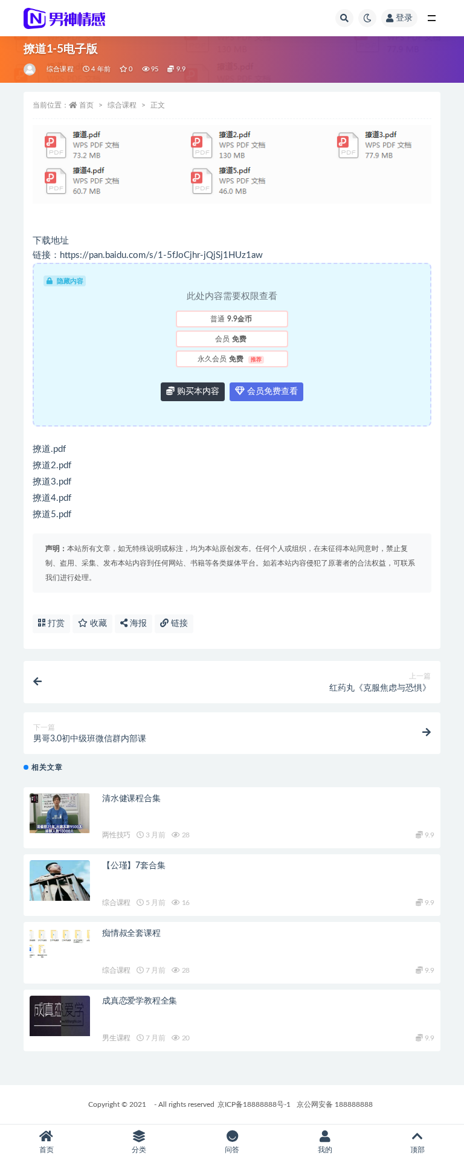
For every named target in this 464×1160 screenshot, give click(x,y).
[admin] (30, 69)
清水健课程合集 (131, 798)
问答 (232, 1149)
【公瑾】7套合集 (133, 866)
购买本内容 (197, 391)
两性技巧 (116, 835)
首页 (86, 105)
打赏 (55, 623)
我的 (325, 1149)
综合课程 (60, 69)
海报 (137, 623)
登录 (404, 18)
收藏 (97, 623)
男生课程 (116, 1038)
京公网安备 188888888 (335, 1104)
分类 (139, 1149)
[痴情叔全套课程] (60, 943)
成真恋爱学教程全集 (139, 1001)
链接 (178, 623)
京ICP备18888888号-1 (254, 1104)
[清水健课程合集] (60, 813)
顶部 (417, 1149)
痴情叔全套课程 (131, 933)
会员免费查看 (271, 391)
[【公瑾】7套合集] (60, 880)
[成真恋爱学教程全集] (60, 1016)
